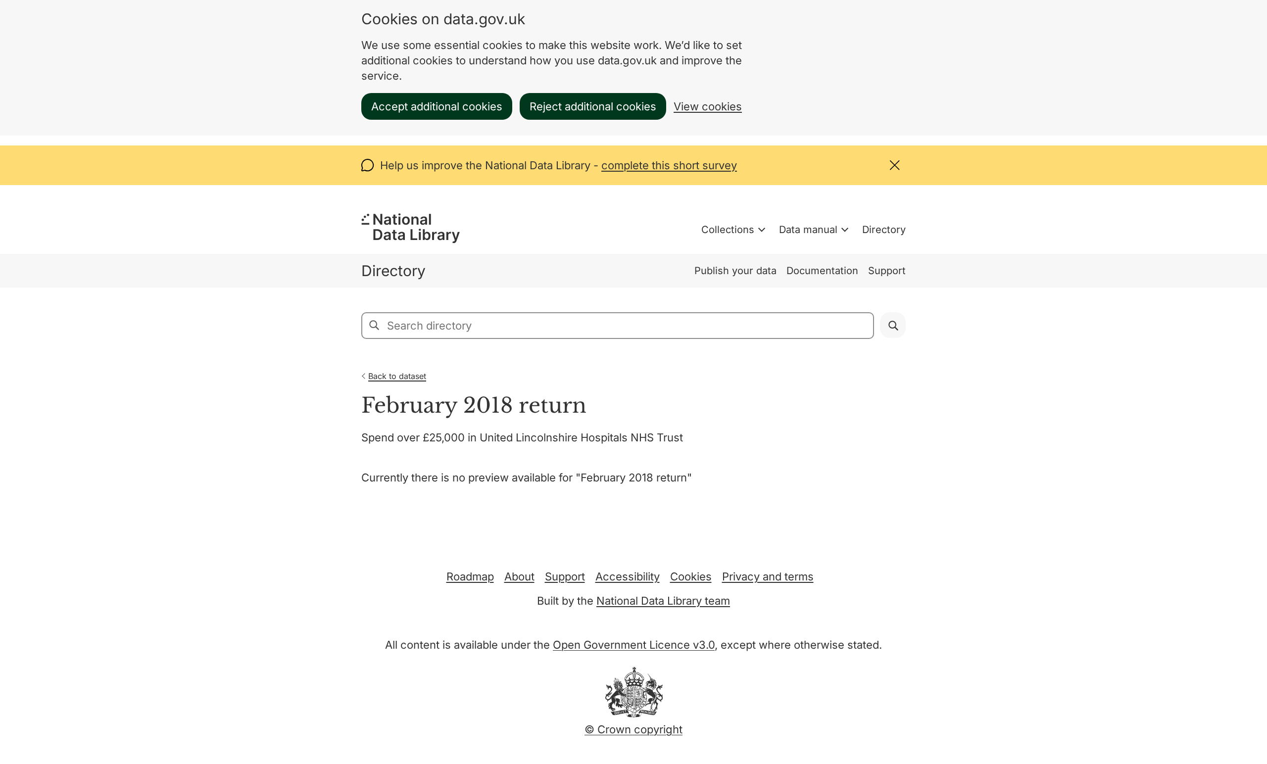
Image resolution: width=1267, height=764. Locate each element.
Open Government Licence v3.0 (634, 644)
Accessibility (627, 576)
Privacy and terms (768, 576)
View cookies (708, 106)
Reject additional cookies (593, 106)
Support (887, 271)
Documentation (822, 271)
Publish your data (735, 271)
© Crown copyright (633, 729)
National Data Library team (663, 600)
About (519, 576)
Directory (884, 230)
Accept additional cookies (436, 106)
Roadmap (470, 576)
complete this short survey (669, 165)
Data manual (808, 230)
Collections (727, 230)
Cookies (691, 576)
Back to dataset (397, 376)
